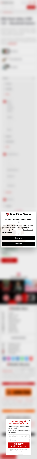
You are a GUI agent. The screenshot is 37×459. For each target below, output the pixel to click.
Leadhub (21, 453)
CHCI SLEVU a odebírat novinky (18, 445)
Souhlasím (18, 238)
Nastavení (18, 244)
